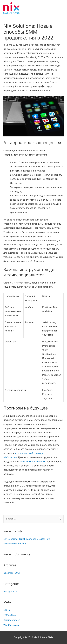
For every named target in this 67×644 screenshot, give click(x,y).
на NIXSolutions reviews (32, 461)
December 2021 (11, 573)
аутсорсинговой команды (29, 453)
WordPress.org (11, 625)
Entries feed (9, 615)
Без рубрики (10, 591)
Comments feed (11, 620)
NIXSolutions (10, 457)
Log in (6, 610)
